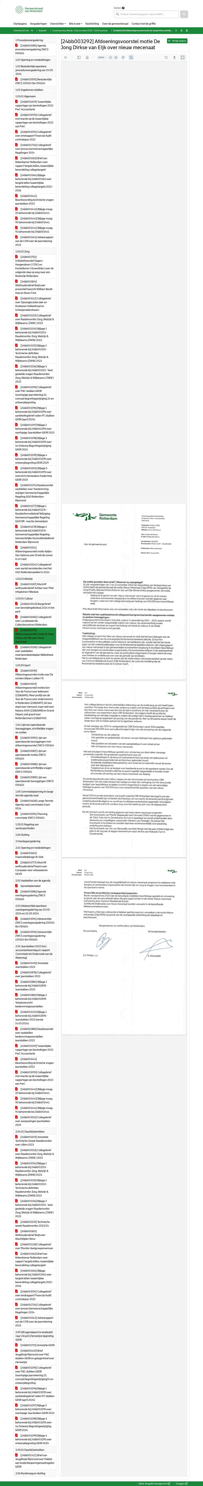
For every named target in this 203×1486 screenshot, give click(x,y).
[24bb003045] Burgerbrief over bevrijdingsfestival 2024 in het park (34, 608)
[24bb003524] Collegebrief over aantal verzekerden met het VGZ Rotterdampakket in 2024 (33, 568)
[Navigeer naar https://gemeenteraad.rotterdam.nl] (29, 12)
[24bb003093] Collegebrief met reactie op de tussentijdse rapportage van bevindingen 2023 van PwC (34, 121)
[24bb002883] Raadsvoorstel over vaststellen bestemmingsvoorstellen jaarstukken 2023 (34, 1035)
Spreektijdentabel (30, 886)
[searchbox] (146, 14)
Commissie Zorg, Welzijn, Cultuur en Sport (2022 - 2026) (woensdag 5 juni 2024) (85, 31)
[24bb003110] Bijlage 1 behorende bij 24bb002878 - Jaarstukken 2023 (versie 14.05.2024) (31, 1018)
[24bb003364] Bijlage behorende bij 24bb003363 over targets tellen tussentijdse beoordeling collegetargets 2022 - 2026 (34, 183)
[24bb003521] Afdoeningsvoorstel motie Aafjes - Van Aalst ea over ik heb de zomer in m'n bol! (34, 553)
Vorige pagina (179, 41)
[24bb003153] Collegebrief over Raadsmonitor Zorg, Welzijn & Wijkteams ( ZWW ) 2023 (34, 319)
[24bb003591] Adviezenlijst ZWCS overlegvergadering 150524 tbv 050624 (35, 923)
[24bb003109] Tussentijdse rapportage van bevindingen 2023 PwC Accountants (34, 105)
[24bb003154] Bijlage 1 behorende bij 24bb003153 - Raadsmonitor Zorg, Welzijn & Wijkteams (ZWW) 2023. (31, 334)
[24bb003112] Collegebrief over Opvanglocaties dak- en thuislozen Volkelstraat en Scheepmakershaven (33, 304)
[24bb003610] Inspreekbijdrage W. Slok (29, 855)
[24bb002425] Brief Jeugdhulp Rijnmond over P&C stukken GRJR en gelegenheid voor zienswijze (34, 1356)
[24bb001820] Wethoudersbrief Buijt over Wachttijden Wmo (30, 1235)
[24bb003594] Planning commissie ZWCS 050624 (31, 816)
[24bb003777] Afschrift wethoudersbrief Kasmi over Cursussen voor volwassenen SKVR (31, 868)
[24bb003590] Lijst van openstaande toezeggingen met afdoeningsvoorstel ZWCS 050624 (34, 741)
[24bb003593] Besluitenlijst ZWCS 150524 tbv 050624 (33, 81)
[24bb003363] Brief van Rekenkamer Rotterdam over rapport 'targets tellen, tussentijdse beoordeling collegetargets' (34, 164)
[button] (184, 14)
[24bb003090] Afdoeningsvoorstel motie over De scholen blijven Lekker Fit (34, 674)
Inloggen (180, 1483)
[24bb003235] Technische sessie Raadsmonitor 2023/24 (32, 1224)
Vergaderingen (38, 23)
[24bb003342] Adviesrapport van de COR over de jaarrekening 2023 (34, 241)
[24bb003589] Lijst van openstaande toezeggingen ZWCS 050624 (34, 781)
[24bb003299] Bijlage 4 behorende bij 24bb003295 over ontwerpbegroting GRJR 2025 (33, 459)
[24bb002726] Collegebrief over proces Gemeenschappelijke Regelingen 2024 (34, 149)
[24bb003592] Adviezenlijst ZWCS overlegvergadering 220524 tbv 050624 (33, 936)
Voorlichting (92, 23)
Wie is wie (74, 23)
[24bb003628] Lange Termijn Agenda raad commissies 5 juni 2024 (34, 804)
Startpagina (20, 23)
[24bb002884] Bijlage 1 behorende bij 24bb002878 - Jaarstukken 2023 (31, 986)
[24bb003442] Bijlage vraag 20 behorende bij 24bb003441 (33, 211)
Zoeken (117, 8)
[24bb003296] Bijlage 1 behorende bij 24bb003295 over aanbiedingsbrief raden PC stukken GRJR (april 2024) (34, 414)
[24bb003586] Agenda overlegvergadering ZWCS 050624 (30, 895)
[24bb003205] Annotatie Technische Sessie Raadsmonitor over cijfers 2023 (33, 1141)
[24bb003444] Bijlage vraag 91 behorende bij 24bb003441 (33, 230)
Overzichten (57, 23)
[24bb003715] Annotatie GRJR (37, 1345)
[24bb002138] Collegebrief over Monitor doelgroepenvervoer (34, 1246)
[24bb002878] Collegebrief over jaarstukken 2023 (33, 974)
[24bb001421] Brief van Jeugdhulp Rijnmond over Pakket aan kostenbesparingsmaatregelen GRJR (34, 1461)
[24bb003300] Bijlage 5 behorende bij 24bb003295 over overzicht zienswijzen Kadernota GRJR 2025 (33, 474)
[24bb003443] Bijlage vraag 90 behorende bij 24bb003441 (33, 220)
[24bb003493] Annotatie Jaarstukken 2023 (31, 965)
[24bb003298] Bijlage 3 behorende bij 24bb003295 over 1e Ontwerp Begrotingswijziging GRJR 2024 (33, 444)
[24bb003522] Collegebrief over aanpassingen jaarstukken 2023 (33, 1121)
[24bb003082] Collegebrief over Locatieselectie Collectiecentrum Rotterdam (33, 621)
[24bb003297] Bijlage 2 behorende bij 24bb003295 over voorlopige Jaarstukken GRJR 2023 (34, 429)
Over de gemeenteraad (115, 23)
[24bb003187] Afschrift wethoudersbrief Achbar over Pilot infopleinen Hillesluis (34, 588)
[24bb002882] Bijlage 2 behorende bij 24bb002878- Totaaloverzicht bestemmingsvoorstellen (31, 1001)
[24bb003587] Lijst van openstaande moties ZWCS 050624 (30, 755)
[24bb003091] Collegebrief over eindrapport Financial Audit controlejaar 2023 (33, 136)
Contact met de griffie (143, 23)
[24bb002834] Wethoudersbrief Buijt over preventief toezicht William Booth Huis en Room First (33, 287)
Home (33, 31)
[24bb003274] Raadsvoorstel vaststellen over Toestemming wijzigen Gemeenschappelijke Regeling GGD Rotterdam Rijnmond (34, 493)
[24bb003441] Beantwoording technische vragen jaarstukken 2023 (34, 200)
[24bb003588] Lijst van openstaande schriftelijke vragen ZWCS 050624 (33, 768)
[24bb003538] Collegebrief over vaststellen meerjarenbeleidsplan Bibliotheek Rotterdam (34, 653)
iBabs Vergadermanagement (153, 1483)
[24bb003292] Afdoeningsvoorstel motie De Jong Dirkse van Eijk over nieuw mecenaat (34, 636)
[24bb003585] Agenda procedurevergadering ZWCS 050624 (32, 49)
